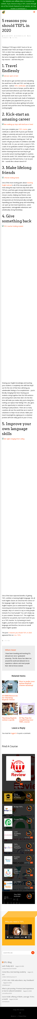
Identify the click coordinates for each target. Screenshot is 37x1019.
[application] (18, 931)
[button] (18, 932)
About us (13, 1016)
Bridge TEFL (18, 806)
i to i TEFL (14, 37)
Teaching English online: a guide (9, 719)
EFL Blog (8, 962)
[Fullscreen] (29, 937)
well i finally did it (8, 966)
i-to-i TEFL (17, 635)
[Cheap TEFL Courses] (3, 13)
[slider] (16, 937)
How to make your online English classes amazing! (27, 683)
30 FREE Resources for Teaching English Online (10, 698)
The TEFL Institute (17, 895)
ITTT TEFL (18, 787)
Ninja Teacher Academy (17, 795)
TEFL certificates (20, 86)
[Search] (32, 952)
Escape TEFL (18, 819)
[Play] (8, 937)
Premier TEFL (17, 857)
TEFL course (23, 129)
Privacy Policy (22, 1016)
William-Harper (8, 36)
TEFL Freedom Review (17, 871)
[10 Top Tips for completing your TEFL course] (27, 715)
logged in (14, 733)
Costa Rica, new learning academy (14, 972)
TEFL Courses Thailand (17, 846)
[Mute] (26, 937)
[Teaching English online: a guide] (10, 715)
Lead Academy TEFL (17, 833)
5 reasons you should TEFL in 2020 (20, 633)
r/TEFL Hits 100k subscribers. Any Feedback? (18, 980)
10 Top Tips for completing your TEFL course (26, 720)
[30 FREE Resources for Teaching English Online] (10, 692)
